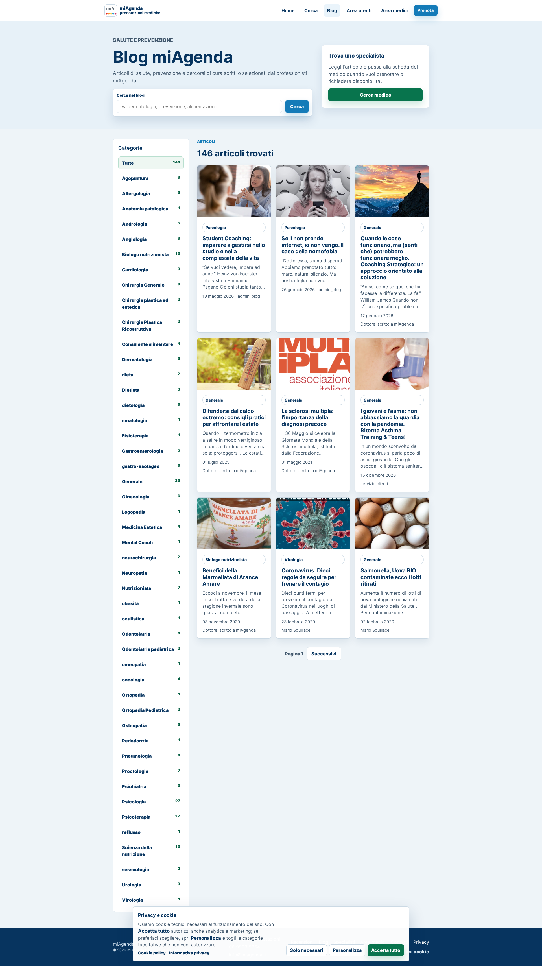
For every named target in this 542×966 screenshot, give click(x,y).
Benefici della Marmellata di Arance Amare (230, 577)
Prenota (426, 10)
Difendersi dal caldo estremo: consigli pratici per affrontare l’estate (234, 417)
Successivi (323, 654)
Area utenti (359, 10)
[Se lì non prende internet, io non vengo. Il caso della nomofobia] (317, 191)
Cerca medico (375, 95)
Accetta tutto (385, 950)
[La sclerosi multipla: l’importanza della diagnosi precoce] (317, 364)
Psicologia (216, 227)
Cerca (311, 10)
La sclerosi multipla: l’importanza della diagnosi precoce (307, 417)
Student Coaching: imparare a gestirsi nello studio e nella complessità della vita (233, 248)
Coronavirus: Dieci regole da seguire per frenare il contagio (308, 577)
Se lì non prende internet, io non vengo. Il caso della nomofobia (312, 245)
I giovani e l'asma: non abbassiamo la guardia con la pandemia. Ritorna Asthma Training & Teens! (389, 423)
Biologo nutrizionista (226, 559)
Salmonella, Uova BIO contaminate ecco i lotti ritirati (390, 577)
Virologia (294, 559)
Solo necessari (306, 950)
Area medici (394, 10)
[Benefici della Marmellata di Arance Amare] (238, 523)
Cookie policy (152, 952)
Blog (332, 10)
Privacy (421, 942)
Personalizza (347, 950)
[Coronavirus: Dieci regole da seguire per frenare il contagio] (317, 523)
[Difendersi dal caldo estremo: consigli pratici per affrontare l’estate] (238, 364)
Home (288, 10)
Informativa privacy (189, 952)
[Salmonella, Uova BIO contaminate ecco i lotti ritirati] (396, 523)
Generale (372, 227)
